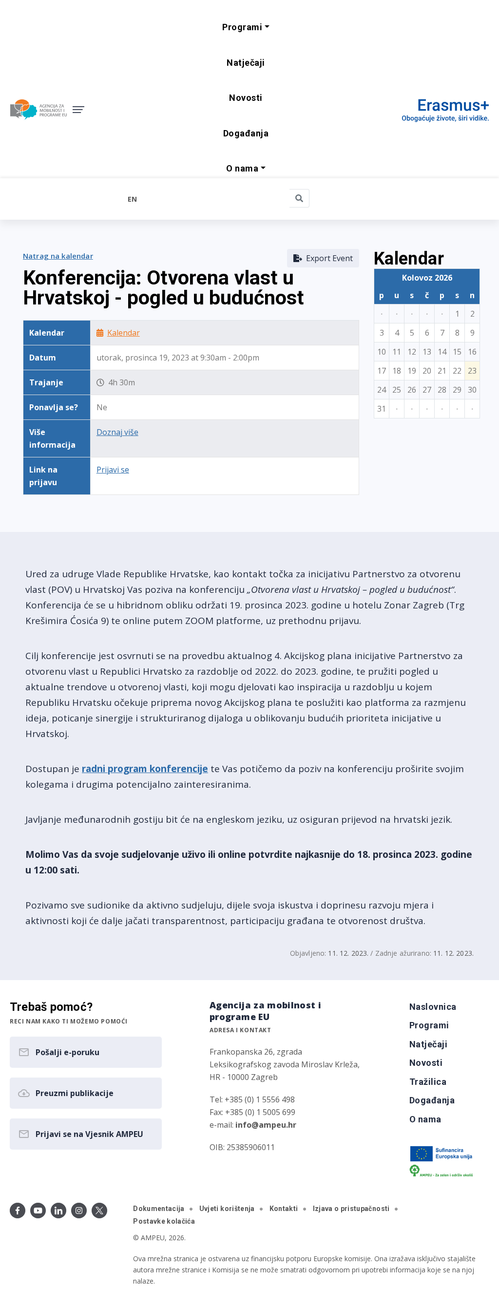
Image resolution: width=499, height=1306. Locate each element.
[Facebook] (17, 1210)
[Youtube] (38, 1210)
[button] (245, 27)
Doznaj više (117, 432)
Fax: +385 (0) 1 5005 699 (252, 1112)
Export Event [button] (327, 258)
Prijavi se (112, 469)
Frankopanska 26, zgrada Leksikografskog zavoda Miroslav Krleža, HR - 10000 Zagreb (285, 1064)
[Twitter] (99, 1210)
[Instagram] (79, 1210)
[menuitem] (245, 63)
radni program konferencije (145, 768)
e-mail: (253, 1124)
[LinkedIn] (58, 1210)
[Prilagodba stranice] (65, 198)
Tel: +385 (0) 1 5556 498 (252, 1099)
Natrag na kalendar (58, 256)
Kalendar (123, 332)
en (132, 199)
